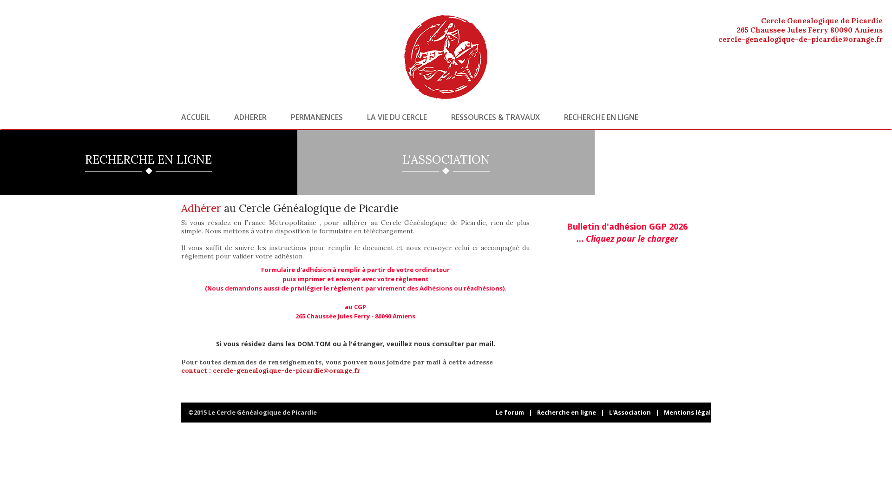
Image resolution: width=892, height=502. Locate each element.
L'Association (630, 412)
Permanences (317, 117)
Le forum (510, 412)
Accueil (195, 117)
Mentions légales (691, 412)
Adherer (250, 117)
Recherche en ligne (601, 117)
